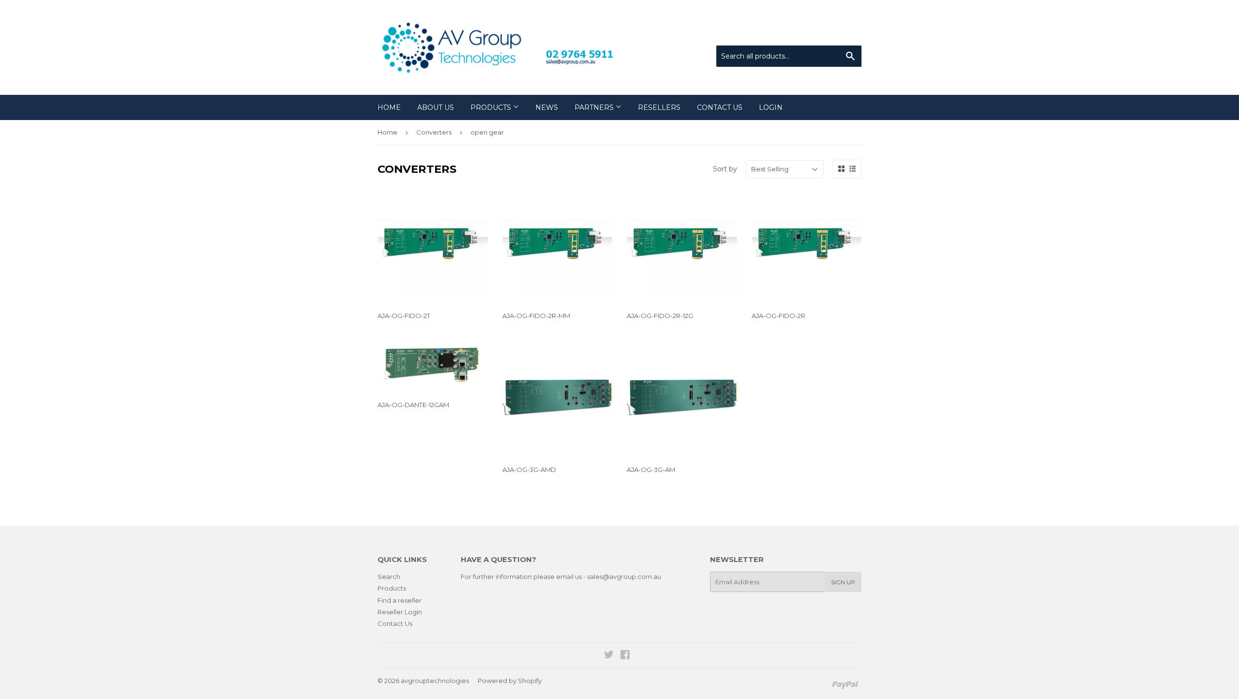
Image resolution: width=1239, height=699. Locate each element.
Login (771, 107)
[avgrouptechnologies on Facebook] (625, 656)
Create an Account (833, 33)
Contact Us (719, 107)
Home (389, 107)
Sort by (725, 169)
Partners (595, 107)
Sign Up (843, 582)
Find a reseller (400, 600)
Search (389, 576)
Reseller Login (400, 612)
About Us (435, 107)
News (546, 107)
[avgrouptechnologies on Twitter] (609, 656)
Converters (434, 132)
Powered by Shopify (510, 680)
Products (491, 107)
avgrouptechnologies (435, 680)
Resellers (659, 107)
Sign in (781, 33)
